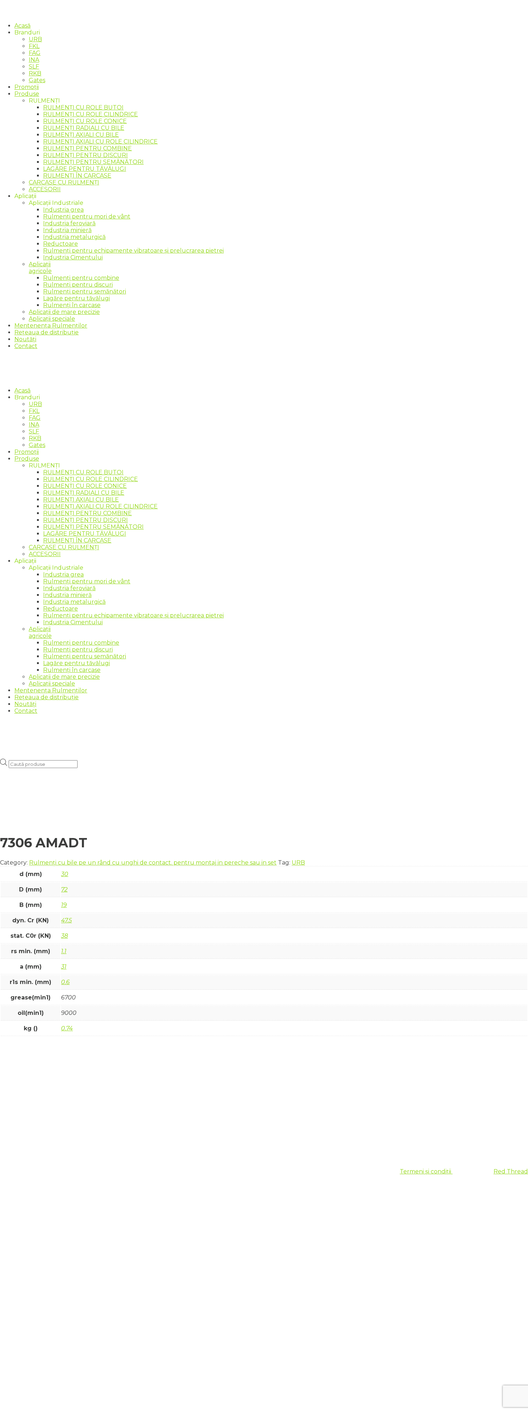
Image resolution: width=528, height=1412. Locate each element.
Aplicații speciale (52, 318)
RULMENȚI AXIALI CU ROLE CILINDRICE (100, 141)
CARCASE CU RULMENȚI (64, 182)
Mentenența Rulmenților (50, 325)
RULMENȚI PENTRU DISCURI (85, 155)
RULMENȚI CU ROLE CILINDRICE (90, 114)
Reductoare (60, 243)
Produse (26, 93)
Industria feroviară (69, 223)
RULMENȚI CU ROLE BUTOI (83, 107)
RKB (35, 73)
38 (64, 935)
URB (35, 39)
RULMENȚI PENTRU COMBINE (87, 148)
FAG (35, 53)
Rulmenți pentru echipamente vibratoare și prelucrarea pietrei (133, 250)
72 (64, 889)
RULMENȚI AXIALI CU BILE (81, 134)
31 (63, 966)
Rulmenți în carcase (72, 305)
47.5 (66, 920)
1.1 (63, 951)
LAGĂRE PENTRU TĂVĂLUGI (84, 168)
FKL (34, 46)
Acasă (22, 25)
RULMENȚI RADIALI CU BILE (83, 127)
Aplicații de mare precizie (64, 312)
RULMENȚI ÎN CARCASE (77, 175)
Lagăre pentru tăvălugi (76, 298)
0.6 (65, 982)
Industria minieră (67, 230)
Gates (37, 80)
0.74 (67, 1028)
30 (64, 874)
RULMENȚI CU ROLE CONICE (85, 121)
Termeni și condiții (426, 1171)
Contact (25, 346)
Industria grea (63, 209)
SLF (34, 66)
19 (64, 905)
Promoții (26, 87)
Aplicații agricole (40, 267)
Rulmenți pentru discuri (78, 284)
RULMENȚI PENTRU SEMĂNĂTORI (93, 162)
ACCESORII (45, 189)
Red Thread (511, 1171)
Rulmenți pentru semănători (84, 291)
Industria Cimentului (73, 257)
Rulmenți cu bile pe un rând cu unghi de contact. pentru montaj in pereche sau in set (153, 862)
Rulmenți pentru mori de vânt (86, 216)
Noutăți (25, 339)
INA (34, 59)
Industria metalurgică (74, 237)
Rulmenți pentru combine (81, 277)
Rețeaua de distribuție (46, 332)
